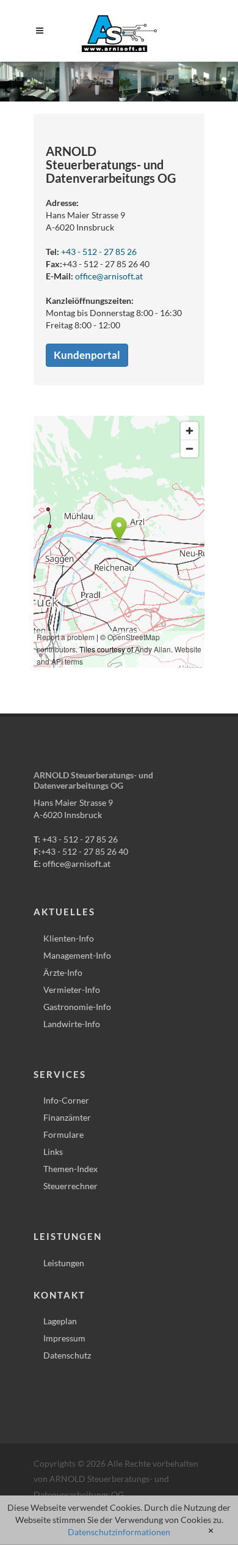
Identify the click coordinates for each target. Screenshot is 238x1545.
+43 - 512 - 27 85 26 (99, 251)
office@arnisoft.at (109, 276)
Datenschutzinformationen (119, 1532)
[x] (210, 1531)
